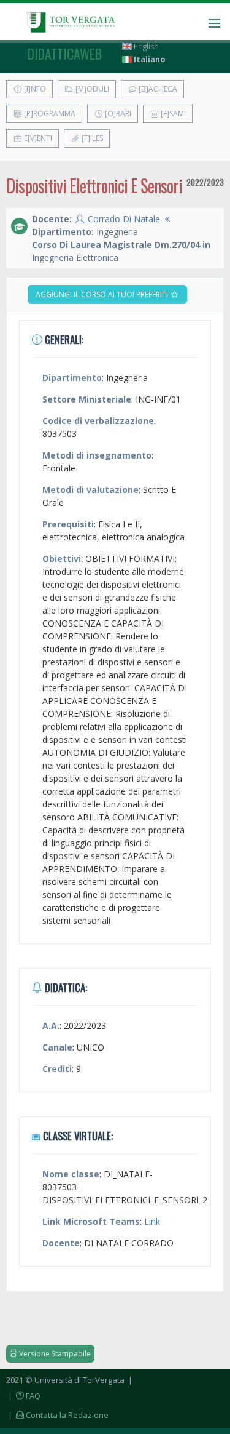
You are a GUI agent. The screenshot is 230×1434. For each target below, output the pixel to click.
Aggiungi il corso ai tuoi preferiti (103, 294)
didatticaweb (65, 53)
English (145, 46)
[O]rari (117, 113)
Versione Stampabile (54, 1353)
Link (152, 1221)
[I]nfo (34, 89)
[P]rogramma (48, 113)
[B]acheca (157, 89)
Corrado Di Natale (124, 219)
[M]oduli (91, 89)
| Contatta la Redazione (57, 1414)
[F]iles (91, 138)
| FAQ (23, 1395)
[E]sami (172, 113)
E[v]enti (37, 138)
